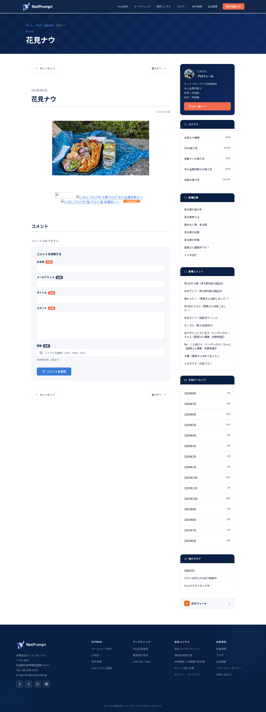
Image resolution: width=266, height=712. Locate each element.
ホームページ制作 (102, 649)
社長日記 (49, 25)
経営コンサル (164, 6)
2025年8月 (207, 520)
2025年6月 (207, 541)
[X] (28, 684)
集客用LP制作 (140, 655)
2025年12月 (207, 477)
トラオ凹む (190, 255)
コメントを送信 (56, 371)
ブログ (180, 6)
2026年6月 (207, 414)
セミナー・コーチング (187, 674)
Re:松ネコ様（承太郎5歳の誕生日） (204, 283)
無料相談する (233, 6)
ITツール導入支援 (184, 668)
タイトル (45, 292)
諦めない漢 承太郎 (195, 224)
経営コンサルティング (187, 649)
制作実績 (197, 6)
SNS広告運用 (140, 649)
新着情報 (221, 649)
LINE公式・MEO (142, 661)
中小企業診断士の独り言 (207, 169)
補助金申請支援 (183, 655)
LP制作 (95, 655)
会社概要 (212, 6)
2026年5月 (207, 425)
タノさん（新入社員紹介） (199, 325)
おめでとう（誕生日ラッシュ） (202, 318)
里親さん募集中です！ (197, 247)
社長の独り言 (207, 180)
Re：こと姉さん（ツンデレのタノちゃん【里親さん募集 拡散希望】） (207, 346)
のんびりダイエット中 (197, 586)
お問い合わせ (223, 674)
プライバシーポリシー (228, 668)
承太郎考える (191, 217)
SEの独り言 (207, 148)
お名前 (44, 262)
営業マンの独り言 (207, 159)
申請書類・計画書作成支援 (189, 661)
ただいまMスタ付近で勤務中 (200, 578)
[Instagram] (37, 684)
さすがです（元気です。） (198, 363)
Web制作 (123, 6)
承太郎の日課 (191, 232)
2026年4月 (207, 435)
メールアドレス (49, 277)
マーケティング (142, 6)
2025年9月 (207, 509)
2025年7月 (207, 530)
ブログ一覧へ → (197, 106)
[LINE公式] (46, 684)
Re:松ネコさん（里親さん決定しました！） (205, 308)
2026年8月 (207, 393)
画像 (43, 345)
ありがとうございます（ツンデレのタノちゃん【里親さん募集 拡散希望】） (207, 335)
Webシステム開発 (102, 668)
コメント (45, 308)
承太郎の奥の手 (193, 209)
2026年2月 (207, 456)
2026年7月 (207, 404)
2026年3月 (207, 446)
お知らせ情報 (207, 137)
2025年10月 (207, 499)
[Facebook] (19, 684)
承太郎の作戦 (191, 240)
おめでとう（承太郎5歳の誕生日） (204, 291)
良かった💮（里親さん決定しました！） (207, 298)
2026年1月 (207, 467)
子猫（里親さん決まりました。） (202, 356)
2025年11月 (207, 488)
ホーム (29, 25)
